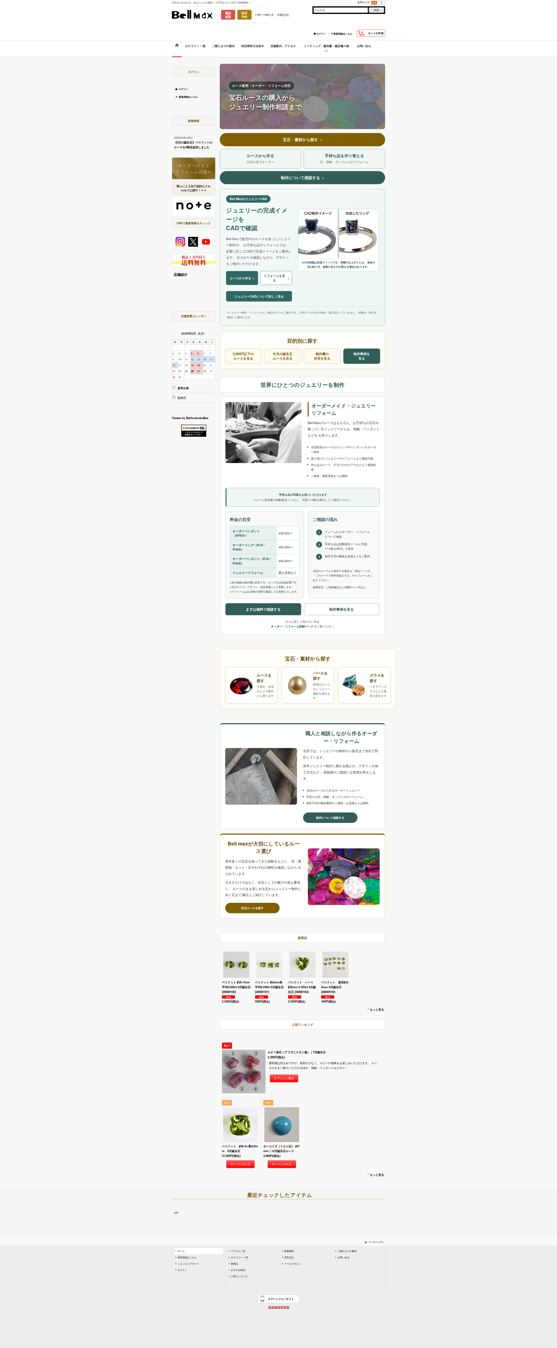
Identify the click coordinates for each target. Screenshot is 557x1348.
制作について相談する (302, 177)
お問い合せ (343, 1257)
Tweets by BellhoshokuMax (190, 418)
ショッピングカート (188, 1263)
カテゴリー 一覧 (239, 1257)
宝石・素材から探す (302, 139)
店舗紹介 (181, 274)
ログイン (321, 33)
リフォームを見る (276, 277)
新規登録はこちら (342, 33)
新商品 (234, 1263)
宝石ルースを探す (252, 908)
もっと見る (377, 1009)
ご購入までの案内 (347, 1251)
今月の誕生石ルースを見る (282, 356)
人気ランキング (239, 1276)
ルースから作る (242, 278)
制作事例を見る (362, 356)
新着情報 (289, 1251)
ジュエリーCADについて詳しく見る (259, 296)
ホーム (181, 1251)
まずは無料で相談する (263, 609)
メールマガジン (292, 1263)
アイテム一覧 (238, 1251)
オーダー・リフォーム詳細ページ (292, 626)
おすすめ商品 (238, 1270)
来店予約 (244, 15)
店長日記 (289, 1257)
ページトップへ (376, 1242)
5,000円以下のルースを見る (243, 356)
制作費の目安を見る (322, 356)
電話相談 (228, 15)
